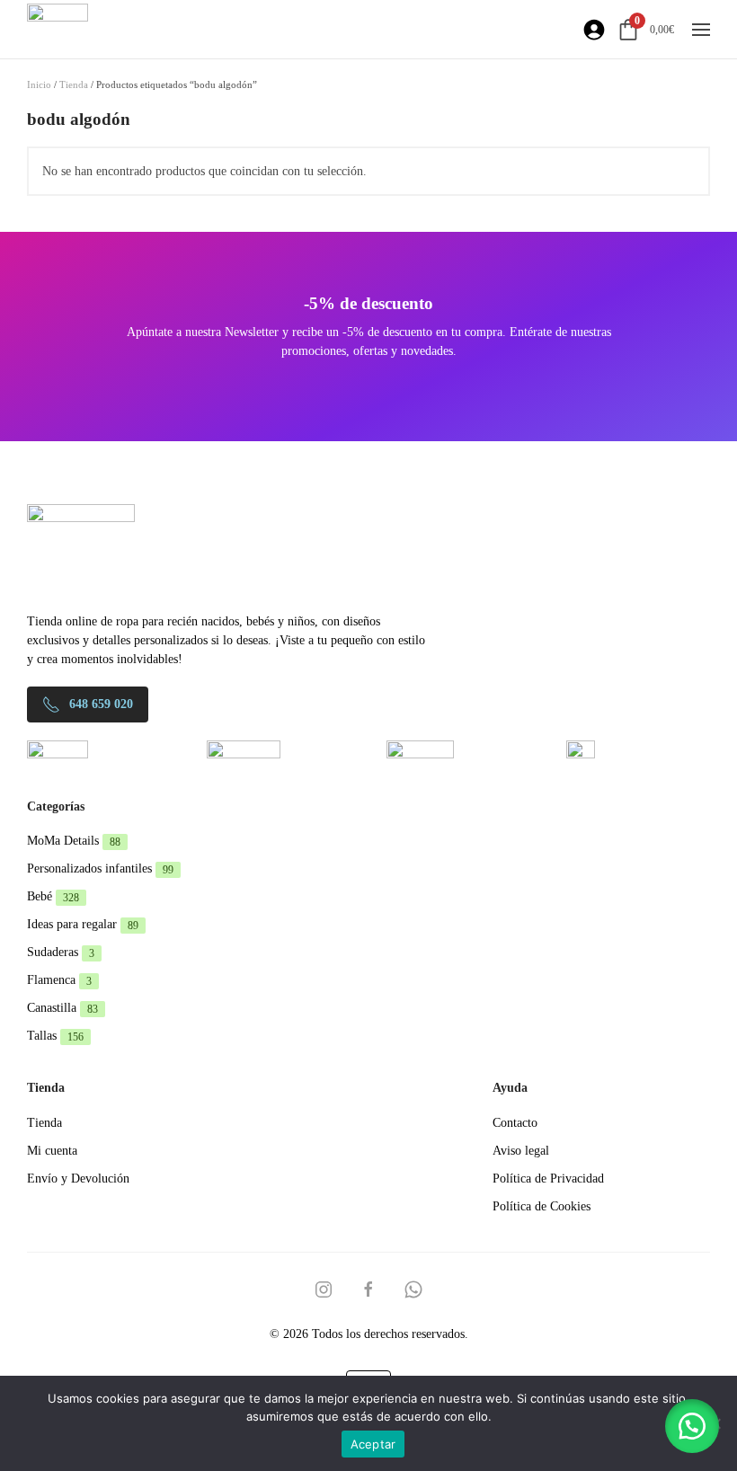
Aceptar (373, 1444)
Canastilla (62, 1008)
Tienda (73, 84)
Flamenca (59, 980)
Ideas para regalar (82, 924)
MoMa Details (73, 840)
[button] (701, 29)
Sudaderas (60, 952)
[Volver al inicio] (57, 29)
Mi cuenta (52, 1150)
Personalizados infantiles (100, 868)
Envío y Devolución (78, 1178)
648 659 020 (101, 704)
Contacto (515, 1123)
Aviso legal (521, 1150)
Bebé (53, 896)
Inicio (39, 84)
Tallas (55, 1035)
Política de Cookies (541, 1206)
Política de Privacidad (548, 1178)
